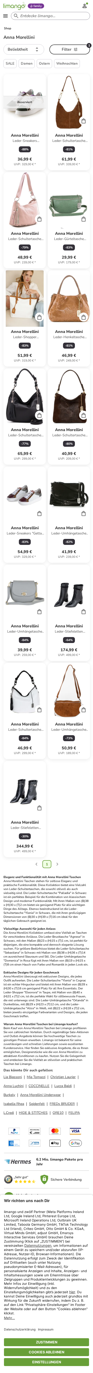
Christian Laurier (63, 1077)
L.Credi (8, 1112)
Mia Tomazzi (36, 1077)
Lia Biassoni (12, 1077)
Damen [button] (26, 63)
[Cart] (83, 120)
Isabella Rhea (13, 1103)
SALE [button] (10, 63)
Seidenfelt (37, 1103)
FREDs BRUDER (62, 1103)
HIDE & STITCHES (33, 1112)
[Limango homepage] (14, 6)
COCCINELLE (39, 1086)
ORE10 (58, 1112)
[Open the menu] (5, 16)
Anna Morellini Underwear (40, 1094)
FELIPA (74, 1112)
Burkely (9, 1094)
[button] (23, 49)
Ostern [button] (44, 63)
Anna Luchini (13, 1086)
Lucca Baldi (63, 1086)
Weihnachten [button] (67, 63)
